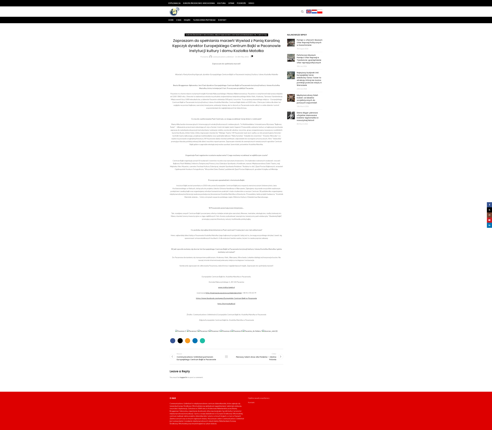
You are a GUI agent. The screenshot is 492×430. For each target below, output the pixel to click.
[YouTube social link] (316, 3)
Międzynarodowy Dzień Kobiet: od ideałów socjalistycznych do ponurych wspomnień (307, 99)
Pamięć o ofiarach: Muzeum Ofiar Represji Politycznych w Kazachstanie (309, 42)
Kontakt (251, 402)
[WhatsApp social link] (202, 340)
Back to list (226, 356)
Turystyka (262, 35)
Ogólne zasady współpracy (258, 398)
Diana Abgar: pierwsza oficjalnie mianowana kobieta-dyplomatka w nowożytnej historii (308, 116)
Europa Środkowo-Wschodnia (200, 35)
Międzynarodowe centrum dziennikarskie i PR (235, 35)
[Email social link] (187, 340)
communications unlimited (223, 57)
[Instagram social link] (312, 3)
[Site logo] (174, 11)
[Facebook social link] (303, 3)
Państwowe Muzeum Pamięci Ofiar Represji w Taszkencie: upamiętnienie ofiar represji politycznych (309, 59)
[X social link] (308, 3)
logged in (183, 377)
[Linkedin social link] (320, 3)
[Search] (302, 11)
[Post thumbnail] (291, 44)
